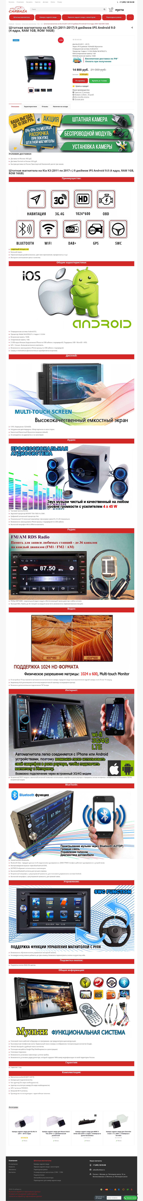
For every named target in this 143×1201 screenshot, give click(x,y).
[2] (75, 39)
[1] (73, 39)
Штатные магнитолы (42, 1161)
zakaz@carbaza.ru (99, 1170)
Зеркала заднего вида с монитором (46, 1167)
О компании (13, 1164)
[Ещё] (130, 17)
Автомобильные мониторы (44, 1178)
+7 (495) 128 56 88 (99, 1165)
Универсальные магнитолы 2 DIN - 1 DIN (48, 1172)
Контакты (12, 1172)
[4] (79, 39)
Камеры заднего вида (41, 1164)
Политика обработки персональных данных (25, 1192)
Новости (12, 1167)
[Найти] (104, 9)
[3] (77, 39)
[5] (81, 39)
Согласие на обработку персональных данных (25, 1196)
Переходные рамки (41, 1169)
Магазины (12, 1169)
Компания (13, 1161)
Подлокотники (39, 1175)
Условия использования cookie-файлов (23, 1194)
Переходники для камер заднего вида (47, 1180)
